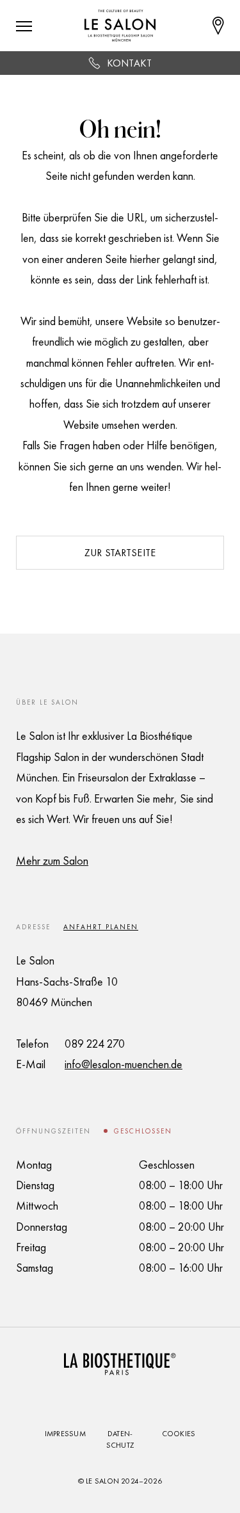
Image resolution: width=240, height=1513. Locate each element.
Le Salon (102, 1481)
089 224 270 (95, 1043)
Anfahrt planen (100, 926)
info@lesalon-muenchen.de (123, 1064)
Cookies (179, 1434)
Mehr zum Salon (52, 860)
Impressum (65, 1434)
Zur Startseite (120, 552)
